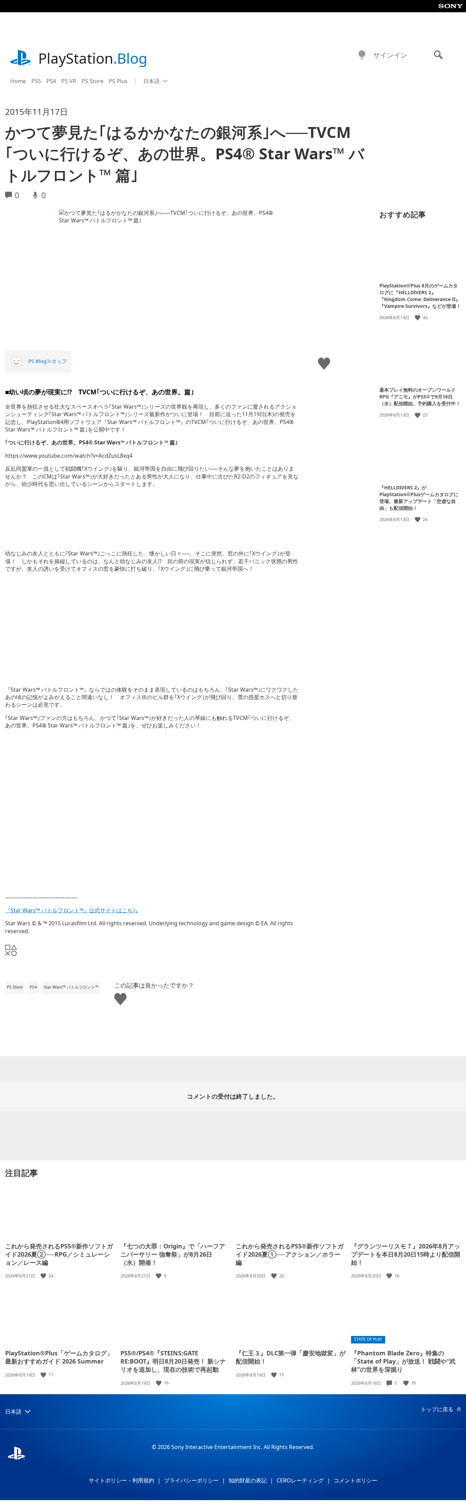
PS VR (68, 81)
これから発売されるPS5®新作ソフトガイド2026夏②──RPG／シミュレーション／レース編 (59, 1254)
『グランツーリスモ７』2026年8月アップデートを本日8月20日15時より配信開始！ (405, 1254)
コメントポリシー (355, 1480)
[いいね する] (418, 317)
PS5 (36, 81)
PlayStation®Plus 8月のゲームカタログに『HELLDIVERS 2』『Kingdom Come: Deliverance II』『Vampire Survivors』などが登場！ (420, 295)
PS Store (92, 81)
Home (18, 81)
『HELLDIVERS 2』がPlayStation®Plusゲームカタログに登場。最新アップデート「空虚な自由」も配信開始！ (418, 497)
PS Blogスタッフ (47, 361)
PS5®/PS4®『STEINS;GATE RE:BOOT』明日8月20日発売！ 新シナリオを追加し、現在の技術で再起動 (173, 1361)
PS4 (51, 81)
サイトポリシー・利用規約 (121, 1480)
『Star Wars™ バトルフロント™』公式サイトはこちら (71, 910)
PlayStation (92, 58)
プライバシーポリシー (191, 1480)
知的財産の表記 (248, 1480)
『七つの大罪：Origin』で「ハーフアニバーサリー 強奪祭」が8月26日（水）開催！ (172, 1254)
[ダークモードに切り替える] (362, 55)
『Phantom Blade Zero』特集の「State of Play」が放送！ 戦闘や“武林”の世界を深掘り (403, 1361)
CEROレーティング (300, 1480)
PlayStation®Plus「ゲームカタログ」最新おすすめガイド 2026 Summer (59, 1357)
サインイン (390, 55)
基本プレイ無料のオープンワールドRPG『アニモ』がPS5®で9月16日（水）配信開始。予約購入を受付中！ (420, 397)
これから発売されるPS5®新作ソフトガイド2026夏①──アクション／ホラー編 (290, 1254)
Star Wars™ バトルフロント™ (71, 987)
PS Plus (118, 81)
